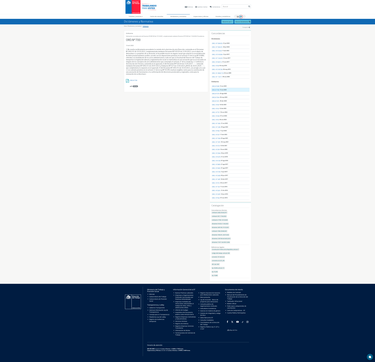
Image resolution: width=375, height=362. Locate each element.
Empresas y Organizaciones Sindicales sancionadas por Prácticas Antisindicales (184, 297)
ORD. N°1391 (216, 142)
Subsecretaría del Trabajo (157, 297)
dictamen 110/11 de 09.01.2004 (221, 242)
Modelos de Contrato (234, 292)
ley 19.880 (215, 275)
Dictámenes (215, 39)
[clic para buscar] (249, 6)
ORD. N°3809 (216, 164)
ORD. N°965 (216, 131)
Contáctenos (216, 7)
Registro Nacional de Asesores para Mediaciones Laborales (210, 294)
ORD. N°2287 (216, 194)
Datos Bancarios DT (206, 318)
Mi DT (240, 16)
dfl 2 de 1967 (215, 264)
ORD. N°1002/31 (217, 47)
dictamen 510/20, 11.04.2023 (220, 224)
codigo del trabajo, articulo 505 (221, 253)
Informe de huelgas (181, 310)
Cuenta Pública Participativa (236, 313)
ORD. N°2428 (216, 175)
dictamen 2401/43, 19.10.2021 (220, 227)
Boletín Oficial (231, 303)
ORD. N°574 (216, 146)
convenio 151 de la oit (218, 257)
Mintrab (152, 294)
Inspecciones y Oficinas (154, 350)
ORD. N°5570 (216, 157)
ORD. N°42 (215, 108)
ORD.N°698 (215, 86)
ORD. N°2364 (216, 153)
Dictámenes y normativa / (135, 26)
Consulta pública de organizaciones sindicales (208, 305)
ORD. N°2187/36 (217, 69)
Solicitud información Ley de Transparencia (158, 311)
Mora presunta (205, 297)
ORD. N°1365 (216, 123)
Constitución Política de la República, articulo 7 (225, 249)
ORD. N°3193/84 (217, 54)
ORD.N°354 (215, 97)
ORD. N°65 (215, 120)
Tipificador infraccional (234, 301)
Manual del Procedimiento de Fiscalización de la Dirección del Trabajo (237, 297)
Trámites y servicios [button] (135, 16)
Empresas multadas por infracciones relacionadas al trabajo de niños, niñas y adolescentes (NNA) (184, 305)
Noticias (190, 7)
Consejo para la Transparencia (159, 314)
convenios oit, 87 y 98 (218, 260)
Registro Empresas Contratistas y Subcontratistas (185, 318)
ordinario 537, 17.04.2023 (219, 216)
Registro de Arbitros (181, 324)
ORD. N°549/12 (217, 62)
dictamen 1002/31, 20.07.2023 (220, 235)
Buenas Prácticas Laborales (184, 293)
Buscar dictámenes (242, 22)
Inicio (125, 26)
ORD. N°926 (216, 198)
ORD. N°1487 (216, 179)
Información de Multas (182, 330)
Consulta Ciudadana (207, 320)
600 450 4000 (151, 349)
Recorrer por (227, 22)
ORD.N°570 (215, 94)
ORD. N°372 (216, 183)
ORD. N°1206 (216, 127)
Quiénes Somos (202, 7)
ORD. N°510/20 (217, 51)
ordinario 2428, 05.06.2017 (219, 212)
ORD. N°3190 (216, 172)
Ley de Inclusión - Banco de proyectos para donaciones (209, 301)
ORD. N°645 (216, 116)
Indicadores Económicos (208, 308)
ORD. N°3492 (216, 168)
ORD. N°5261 (216, 190)
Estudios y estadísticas (223, 16)
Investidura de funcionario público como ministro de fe (184, 313)
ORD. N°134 (216, 187)
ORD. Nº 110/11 (217, 77)
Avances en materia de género (210, 311)
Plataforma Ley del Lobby (157, 317)
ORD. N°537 (216, 135)
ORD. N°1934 (216, 138)
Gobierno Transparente (157, 308)
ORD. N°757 (216, 112)
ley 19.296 (215, 272)
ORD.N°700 (133, 80)
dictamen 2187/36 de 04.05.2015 (221, 238)
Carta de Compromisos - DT (236, 310)
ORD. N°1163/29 (217, 58)
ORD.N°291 (215, 101)
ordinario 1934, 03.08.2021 (219, 231)
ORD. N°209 (216, 149)
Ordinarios (146, 26)
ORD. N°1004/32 (217, 43)
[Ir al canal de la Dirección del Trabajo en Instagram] (247, 322)
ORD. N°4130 (216, 161)
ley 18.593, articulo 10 (218, 268)
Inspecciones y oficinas (200, 16)
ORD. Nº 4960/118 (218, 73)
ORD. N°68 (215, 66)
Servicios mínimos (181, 321)
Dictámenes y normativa (178, 16)
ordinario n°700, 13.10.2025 (220, 220)
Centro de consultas (156, 16)
